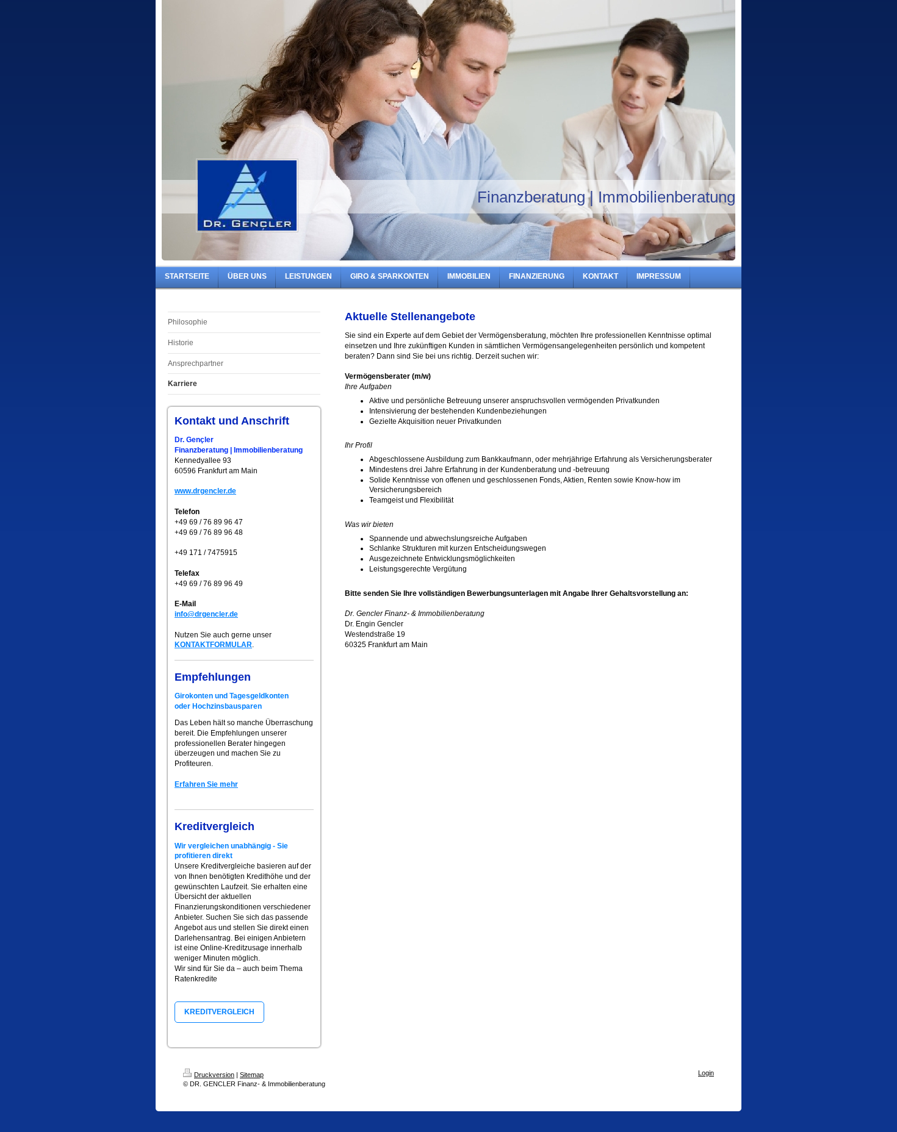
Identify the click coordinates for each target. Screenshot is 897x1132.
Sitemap (252, 1074)
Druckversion (214, 1074)
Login (706, 1072)
